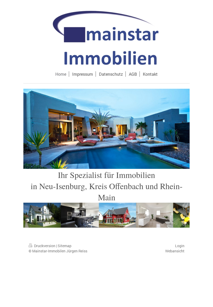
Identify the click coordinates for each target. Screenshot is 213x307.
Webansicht (174, 250)
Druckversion (44, 245)
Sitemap (64, 245)
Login (179, 245)
